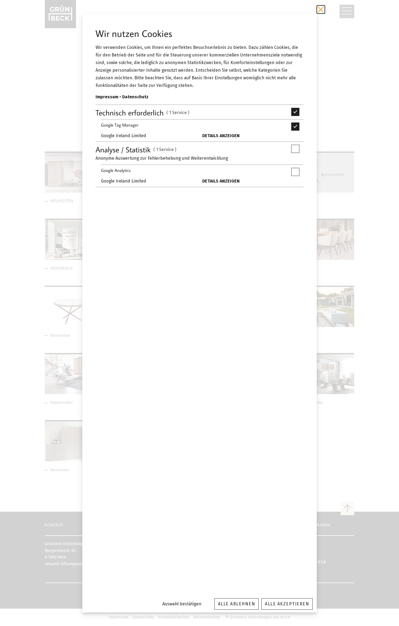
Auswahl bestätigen (181, 603)
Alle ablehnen (236, 603)
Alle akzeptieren (287, 603)
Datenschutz (135, 96)
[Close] (321, 9)
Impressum (107, 96)
